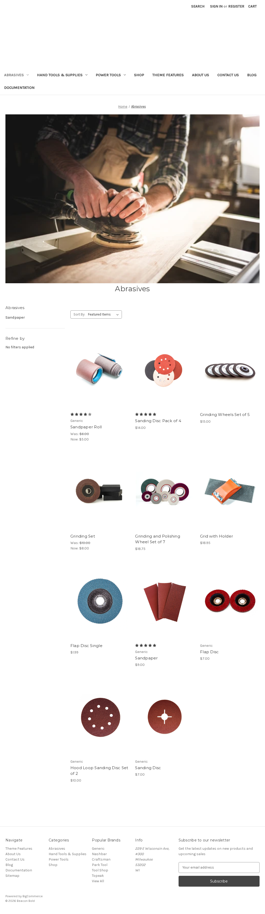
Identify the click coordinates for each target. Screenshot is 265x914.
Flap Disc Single (86, 645)
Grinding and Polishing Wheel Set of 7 (157, 539)
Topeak (98, 875)
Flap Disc (209, 651)
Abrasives (14, 75)
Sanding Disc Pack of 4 (158, 420)
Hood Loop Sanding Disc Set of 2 (99, 770)
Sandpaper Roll (86, 426)
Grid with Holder (216, 536)
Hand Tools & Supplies (60, 75)
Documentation (19, 87)
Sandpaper (15, 317)
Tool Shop (100, 870)
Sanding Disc (148, 767)
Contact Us (228, 75)
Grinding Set (82, 536)
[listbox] (104, 314)
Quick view (99, 366)
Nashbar (99, 854)
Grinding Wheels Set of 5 (225, 414)
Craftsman (101, 859)
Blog (251, 75)
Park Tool (99, 865)
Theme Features (168, 75)
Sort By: (79, 314)
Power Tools (108, 75)
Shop (139, 75)
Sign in (216, 6)
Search (197, 6)
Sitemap (12, 875)
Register (236, 6)
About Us (200, 75)
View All (98, 881)
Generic (98, 848)
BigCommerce (33, 896)
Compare (98, 375)
